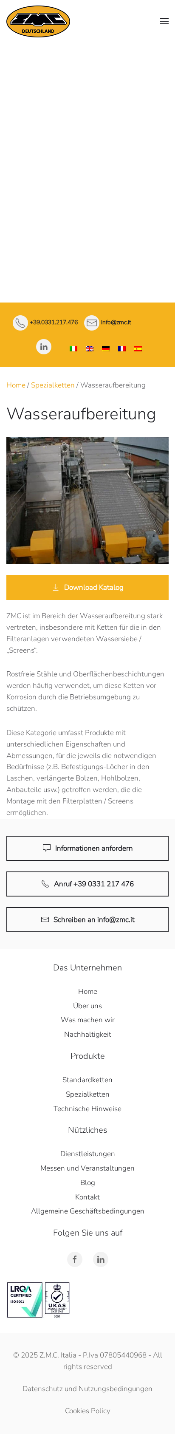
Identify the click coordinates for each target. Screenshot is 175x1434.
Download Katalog (94, 587)
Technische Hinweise (87, 170)
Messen (88, 235)
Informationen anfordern (94, 848)
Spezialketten (87, 148)
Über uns (87, 61)
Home (15, 385)
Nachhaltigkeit (87, 1034)
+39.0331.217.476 (54, 323)
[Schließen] (164, 53)
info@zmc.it (116, 323)
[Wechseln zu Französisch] (122, 349)
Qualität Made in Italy (87, 81)
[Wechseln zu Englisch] (90, 349)
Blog (87, 1183)
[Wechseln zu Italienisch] (73, 349)
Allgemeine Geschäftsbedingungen (87, 1211)
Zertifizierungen (87, 107)
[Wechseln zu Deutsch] (106, 349)
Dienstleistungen (87, 192)
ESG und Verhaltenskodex (87, 213)
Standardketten (87, 127)
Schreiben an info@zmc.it (94, 920)
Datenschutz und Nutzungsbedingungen (87, 1389)
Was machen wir (88, 94)
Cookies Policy (87, 1411)
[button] (164, 21)
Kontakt (87, 257)
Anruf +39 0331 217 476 (94, 884)
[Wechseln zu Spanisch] (138, 349)
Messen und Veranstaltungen (87, 1168)
